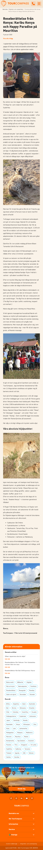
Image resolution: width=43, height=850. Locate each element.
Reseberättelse (10, 690)
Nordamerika (10, 741)
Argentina (16, 704)
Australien (32, 704)
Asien (24, 704)
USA (24, 753)
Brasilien (32, 708)
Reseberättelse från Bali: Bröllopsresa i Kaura (20, 670)
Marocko (8, 736)
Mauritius (18, 736)
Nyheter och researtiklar (16, 9)
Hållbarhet (20, 682)
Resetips (31, 690)
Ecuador (34, 712)
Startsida (5, 9)
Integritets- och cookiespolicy (28, 843)
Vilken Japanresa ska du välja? (15, 656)
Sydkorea (18, 749)
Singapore (24, 745)
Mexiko (26, 736)
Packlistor (33, 686)
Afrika (8, 704)
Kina (35, 724)
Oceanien (31, 741)
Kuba (7, 728)
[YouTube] (27, 798)
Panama (8, 745)
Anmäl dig (21, 789)
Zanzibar (16, 757)
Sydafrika (9, 749)
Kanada (25, 720)
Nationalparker (22, 686)
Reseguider (22, 690)
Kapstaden (9, 724)
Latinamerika (23, 728)
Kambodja (16, 720)
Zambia (8, 757)
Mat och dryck (10, 686)
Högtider (29, 682)
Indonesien (32, 716)
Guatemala (23, 716)
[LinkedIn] (21, 798)
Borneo (14, 708)
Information (13, 824)
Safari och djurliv (11, 694)
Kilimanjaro (26, 724)
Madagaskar (10, 732)
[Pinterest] (32, 798)
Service (12, 829)
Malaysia (19, 732)
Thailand (8, 753)
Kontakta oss (14, 813)
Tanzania (27, 749)
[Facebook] (11, 798)
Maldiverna (29, 732)
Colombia (15, 712)
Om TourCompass (15, 819)
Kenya (18, 724)
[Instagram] (16, 798)
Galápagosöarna (11, 716)
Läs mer (7, 659)
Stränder (32, 694)
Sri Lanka (33, 745)
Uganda (17, 753)
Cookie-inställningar (11, 843)
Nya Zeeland (21, 741)
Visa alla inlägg (8, 38)
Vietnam (31, 753)
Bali (7, 708)
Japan (8, 720)
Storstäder (23, 694)
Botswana (23, 708)
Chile (7, 712)
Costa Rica (25, 712)
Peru (16, 745)
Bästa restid (9, 682)
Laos (14, 728)
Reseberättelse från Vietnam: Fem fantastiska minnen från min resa (20, 663)
